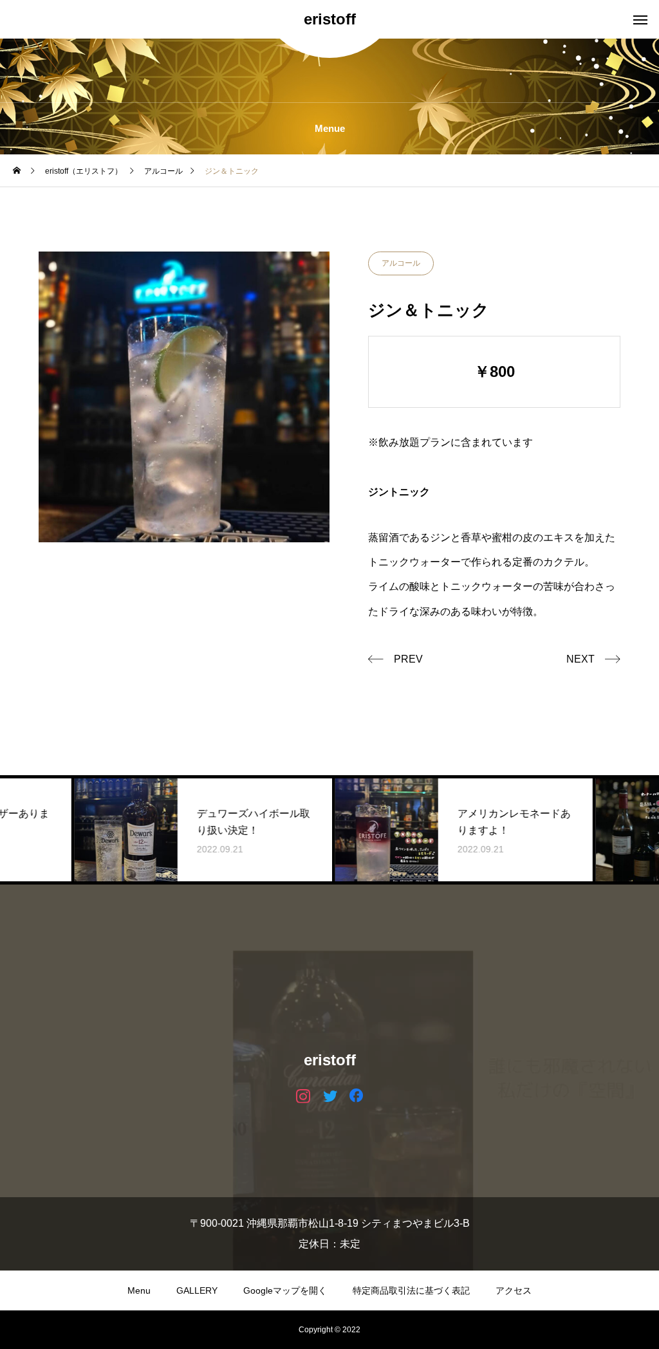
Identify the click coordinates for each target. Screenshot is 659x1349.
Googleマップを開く (285, 1290)
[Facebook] (356, 1095)
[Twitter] (330, 1095)
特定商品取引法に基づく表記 (411, 1290)
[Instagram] (303, 1095)
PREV (408, 659)
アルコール (401, 263)
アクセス (514, 1290)
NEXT (580, 659)
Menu (139, 1290)
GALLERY (197, 1290)
